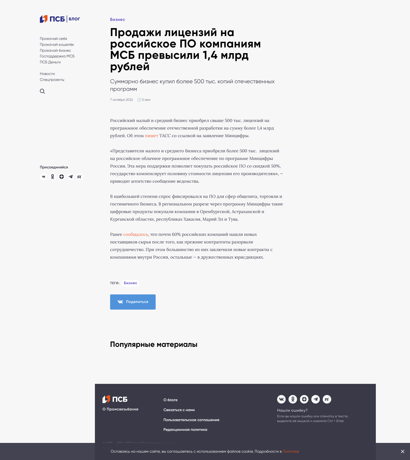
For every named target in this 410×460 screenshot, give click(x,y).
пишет (151, 135)
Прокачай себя (53, 38)
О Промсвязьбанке (120, 409)
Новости (47, 73)
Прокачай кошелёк (57, 44)
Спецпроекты (52, 79)
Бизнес (117, 19)
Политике (291, 451)
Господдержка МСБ (57, 56)
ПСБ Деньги (50, 62)
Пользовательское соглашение (191, 420)
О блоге (170, 400)
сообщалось (135, 234)
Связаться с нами (179, 410)
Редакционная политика (185, 429)
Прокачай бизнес (55, 50)
